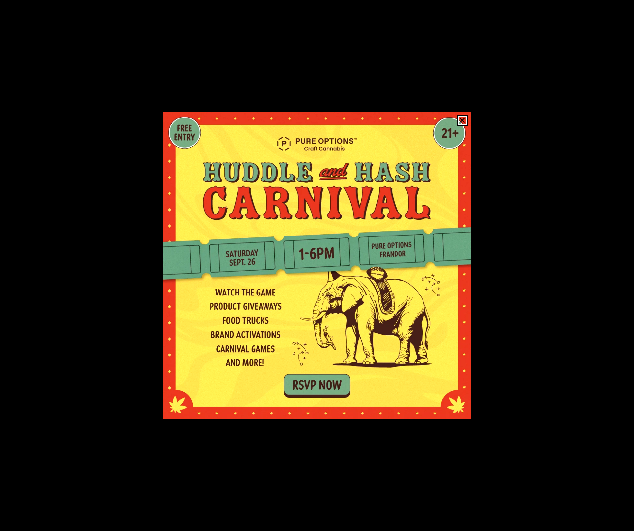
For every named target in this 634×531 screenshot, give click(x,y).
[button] (462, 120)
